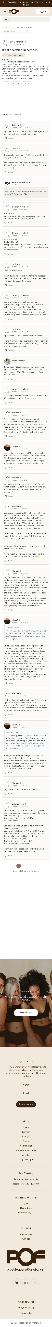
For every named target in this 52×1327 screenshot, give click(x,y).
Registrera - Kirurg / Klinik (26, 1184)
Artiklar (26, 1155)
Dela (28, 83)
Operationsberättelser (26, 1150)
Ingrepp (26, 1127)
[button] (34, 866)
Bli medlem (26, 1012)
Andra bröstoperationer (14, 55)
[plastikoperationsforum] (13, 11)
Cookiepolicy (26, 1313)
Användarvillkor (26, 1302)
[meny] (6, 11)
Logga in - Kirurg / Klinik (26, 1179)
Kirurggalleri (26, 1146)
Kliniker (26, 1132)
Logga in (42, 11)
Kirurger (26, 1136)
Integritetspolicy (26, 1307)
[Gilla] (5, 83)
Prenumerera (26, 1104)
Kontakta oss (26, 1234)
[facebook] (35, 1282)
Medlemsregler (26, 1212)
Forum (26, 1141)
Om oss (26, 1239)
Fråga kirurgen (26, 1159)
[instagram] (17, 1282)
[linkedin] (26, 1282)
